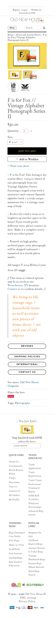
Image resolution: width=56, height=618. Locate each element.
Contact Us (14, 491)
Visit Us (13, 486)
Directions (14, 482)
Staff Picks (14, 549)
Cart (27, 13)
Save (11, 396)
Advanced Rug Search (35, 513)
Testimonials (15, 466)
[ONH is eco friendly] (27, 587)
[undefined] (27, 56)
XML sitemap (28, 597)
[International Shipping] (27, 365)
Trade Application (34, 466)
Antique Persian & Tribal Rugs (36, 550)
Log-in (24, 10)
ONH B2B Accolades (33, 497)
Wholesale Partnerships (34, 505)
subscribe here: (27, 441)
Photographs (22, 403)
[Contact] (27, 372)
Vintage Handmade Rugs (36, 557)
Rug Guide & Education (15, 564)
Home (11, 34)
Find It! (29, 28)
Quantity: (13, 130)
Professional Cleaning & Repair (34, 488)
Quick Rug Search (33, 573)
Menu (12, 28)
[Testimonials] (27, 348)
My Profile (14, 499)
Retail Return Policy (16, 472)
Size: (10, 137)
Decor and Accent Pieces (28, 34)
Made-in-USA (16, 545)
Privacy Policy (27, 601)
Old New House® (35, 594)
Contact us (14, 289)
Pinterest (27, 3)
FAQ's (12, 478)
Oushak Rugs (15, 557)
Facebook (22, 3)
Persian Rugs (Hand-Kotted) (36, 565)
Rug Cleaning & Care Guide (17, 534)
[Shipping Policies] (27, 357)
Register (16, 10)
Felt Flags (14, 540)
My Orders (14, 495)
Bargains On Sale (34, 534)
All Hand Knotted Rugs (35, 542)
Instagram (31, 3)
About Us (14, 461)
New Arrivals (15, 553)
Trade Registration (34, 474)
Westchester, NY (18, 285)
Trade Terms (35, 480)
